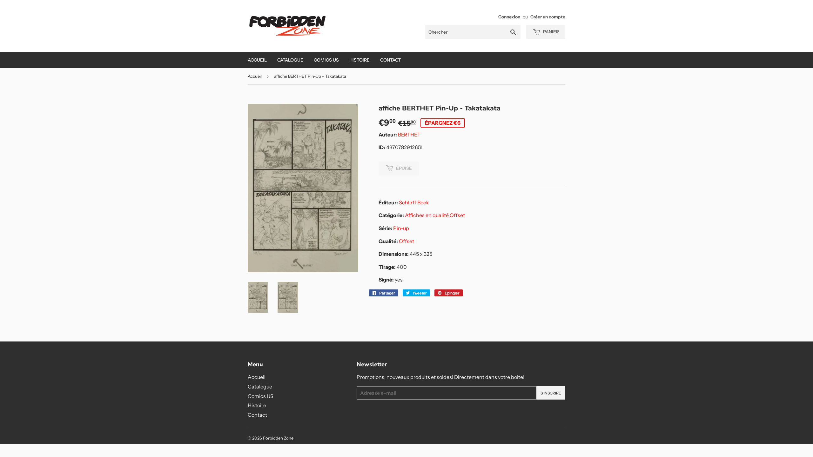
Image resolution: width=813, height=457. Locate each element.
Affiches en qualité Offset (435, 215)
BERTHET (409, 134)
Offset (406, 241)
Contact (390, 60)
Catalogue (290, 60)
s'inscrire (551, 393)
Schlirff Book (414, 202)
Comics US (326, 60)
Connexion (509, 16)
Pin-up (401, 228)
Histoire (359, 60)
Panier (550, 32)
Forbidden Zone (278, 437)
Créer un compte (547, 16)
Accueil (257, 60)
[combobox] (473, 32)
